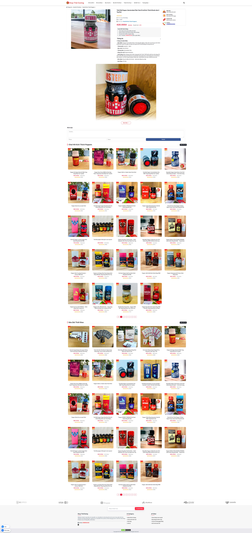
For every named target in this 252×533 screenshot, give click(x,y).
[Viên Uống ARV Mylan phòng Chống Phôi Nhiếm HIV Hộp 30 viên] (127, 336)
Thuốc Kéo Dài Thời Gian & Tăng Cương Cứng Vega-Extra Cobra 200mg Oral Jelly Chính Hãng (103, 351)
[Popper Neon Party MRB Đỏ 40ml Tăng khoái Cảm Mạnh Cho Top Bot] (102, 159)
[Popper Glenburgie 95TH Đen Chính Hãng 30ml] (175, 260)
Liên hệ (129, 523)
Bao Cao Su (107, 2)
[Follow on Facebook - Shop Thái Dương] (78, 525)
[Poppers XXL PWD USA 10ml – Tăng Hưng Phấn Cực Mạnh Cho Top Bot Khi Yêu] (102, 293)
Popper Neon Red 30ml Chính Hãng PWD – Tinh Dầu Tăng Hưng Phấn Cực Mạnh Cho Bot (151, 308)
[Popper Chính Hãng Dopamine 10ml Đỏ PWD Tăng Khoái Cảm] (151, 192)
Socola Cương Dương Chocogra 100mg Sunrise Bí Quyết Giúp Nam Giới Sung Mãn (79, 351)
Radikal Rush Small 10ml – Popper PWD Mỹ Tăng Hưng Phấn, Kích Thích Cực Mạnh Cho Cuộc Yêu (127, 308)
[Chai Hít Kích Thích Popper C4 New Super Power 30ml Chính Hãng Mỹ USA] (175, 192)
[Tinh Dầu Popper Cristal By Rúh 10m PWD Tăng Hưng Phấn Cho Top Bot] (151, 159)
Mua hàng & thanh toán (157, 519)
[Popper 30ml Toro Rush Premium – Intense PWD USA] (78, 260)
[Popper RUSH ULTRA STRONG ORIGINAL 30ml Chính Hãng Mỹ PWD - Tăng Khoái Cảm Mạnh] (175, 226)
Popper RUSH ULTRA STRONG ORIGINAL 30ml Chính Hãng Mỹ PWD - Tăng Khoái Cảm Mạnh (175, 241)
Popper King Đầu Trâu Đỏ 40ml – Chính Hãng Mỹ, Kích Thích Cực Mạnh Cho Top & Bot (127, 241)
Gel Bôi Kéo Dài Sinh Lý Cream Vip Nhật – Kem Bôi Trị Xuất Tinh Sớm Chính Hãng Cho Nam (151, 385)
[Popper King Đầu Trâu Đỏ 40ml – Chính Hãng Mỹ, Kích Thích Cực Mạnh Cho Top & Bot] (127, 226)
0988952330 (170, 24)
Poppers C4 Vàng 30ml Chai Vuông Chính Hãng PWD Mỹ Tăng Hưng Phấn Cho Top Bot (102, 275)
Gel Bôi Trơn (137, 2)
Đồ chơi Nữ (91, 2)
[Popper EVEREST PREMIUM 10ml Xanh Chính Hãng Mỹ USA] (127, 192)
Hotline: (84, 522)
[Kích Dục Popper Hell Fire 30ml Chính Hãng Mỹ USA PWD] (127, 260)
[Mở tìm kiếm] (184, 3)
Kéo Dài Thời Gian (76, 322)
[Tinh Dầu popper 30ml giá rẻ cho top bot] (102, 226)
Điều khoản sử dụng (131, 517)
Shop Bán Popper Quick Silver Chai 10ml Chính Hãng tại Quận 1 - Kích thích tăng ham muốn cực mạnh (175, 174)
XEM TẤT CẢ (183, 144)
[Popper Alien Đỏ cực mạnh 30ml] (78, 192)
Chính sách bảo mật (131, 519)
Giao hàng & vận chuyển (157, 517)
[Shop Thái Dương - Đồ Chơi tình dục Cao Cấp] (75, 3)
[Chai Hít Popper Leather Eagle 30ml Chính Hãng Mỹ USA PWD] (78, 226)
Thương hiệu (145, 2)
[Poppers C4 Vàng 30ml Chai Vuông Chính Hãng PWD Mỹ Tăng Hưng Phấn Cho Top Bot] (102, 260)
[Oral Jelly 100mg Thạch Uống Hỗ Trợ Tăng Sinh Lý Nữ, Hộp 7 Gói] (151, 336)
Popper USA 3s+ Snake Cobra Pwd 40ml (127, 172)
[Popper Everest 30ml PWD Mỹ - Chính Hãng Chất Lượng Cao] (78, 293)
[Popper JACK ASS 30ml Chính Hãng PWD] (151, 260)
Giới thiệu (129, 521)
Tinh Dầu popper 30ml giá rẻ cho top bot (103, 239)
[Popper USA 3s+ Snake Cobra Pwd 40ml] (127, 159)
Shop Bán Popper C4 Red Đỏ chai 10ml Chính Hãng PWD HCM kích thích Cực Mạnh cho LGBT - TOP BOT (151, 241)
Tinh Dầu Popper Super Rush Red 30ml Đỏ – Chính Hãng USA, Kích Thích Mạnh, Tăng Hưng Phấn (103, 207)
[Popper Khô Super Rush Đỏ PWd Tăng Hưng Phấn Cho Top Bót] (78, 159)
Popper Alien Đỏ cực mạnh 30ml (79, 205)
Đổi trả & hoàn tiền (156, 523)
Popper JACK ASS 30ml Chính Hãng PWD (151, 273)
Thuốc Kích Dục (127, 2)
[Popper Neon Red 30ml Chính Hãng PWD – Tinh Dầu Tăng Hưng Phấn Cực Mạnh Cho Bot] (151, 293)
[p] (151, 226)
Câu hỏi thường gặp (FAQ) (157, 521)
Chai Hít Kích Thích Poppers (130, 21)
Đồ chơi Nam (99, 2)
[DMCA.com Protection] (126, 530)
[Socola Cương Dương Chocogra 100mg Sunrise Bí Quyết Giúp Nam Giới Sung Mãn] (78, 336)
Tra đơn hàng (139, 508)
